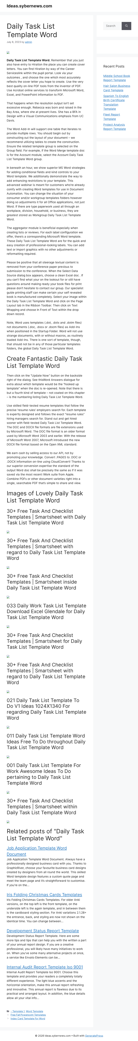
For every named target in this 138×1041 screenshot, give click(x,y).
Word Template (34, 1011)
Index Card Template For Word (28, 1018)
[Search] (126, 26)
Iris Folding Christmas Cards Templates (44, 894)
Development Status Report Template (43, 930)
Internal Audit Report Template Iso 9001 (45, 967)
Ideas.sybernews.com (29, 5)
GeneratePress (94, 1035)
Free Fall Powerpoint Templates (28, 1014)
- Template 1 (18, 1011)
